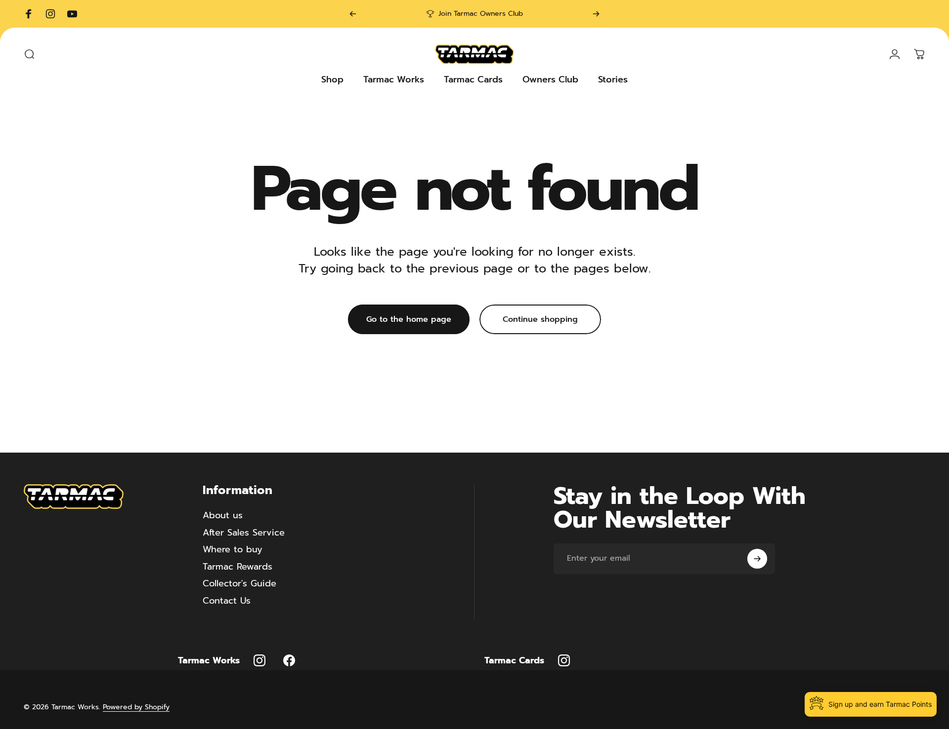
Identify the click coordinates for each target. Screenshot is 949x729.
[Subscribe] (757, 559)
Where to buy (232, 549)
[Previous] (353, 14)
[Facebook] (289, 660)
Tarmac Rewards (237, 567)
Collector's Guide (239, 583)
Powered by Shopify (136, 707)
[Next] (596, 14)
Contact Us (227, 601)
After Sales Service (244, 532)
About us (223, 515)
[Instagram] (259, 660)
